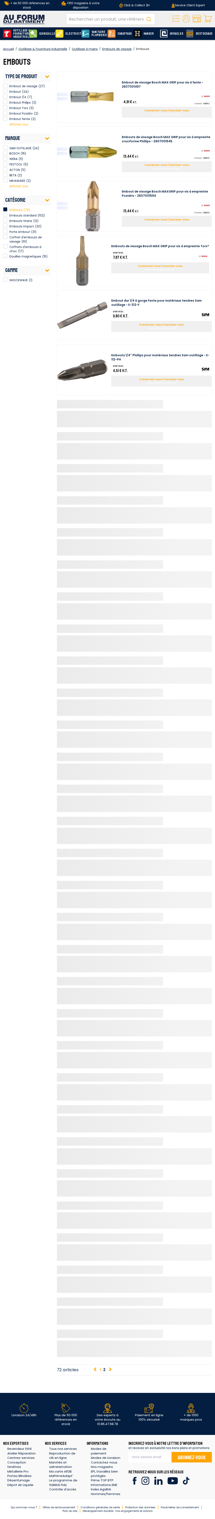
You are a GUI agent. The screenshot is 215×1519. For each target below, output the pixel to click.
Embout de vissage (5, 85)
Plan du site (70, 1511)
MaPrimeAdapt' (61, 1476)
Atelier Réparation (21, 1453)
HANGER (149, 34)
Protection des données (140, 1507)
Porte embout (19, 232)
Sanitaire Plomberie (98, 33)
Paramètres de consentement (180, 1507)
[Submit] (148, 19)
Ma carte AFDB (60, 1471)
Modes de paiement (98, 1450)
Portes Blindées (19, 1476)
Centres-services (21, 1458)
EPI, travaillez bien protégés (104, 1473)
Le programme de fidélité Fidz (63, 1482)
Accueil (8, 49)
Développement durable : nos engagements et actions (118, 1511)
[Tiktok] (186, 1480)
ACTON (5, 169)
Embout (5, 91)
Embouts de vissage (117, 49)
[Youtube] (173, 1480)
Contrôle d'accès (62, 1489)
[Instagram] (145, 1480)
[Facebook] (134, 1480)
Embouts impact (21, 226)
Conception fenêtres (16, 1464)
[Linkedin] (158, 1480)
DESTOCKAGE (203, 34)
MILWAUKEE (5, 180)
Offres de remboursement (59, 1507)
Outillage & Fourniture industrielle (20, 34)
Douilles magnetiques (25, 256)
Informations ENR (104, 1485)
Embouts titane (20, 221)
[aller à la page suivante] (110, 1369)
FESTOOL (5, 164)
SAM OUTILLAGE (5, 147)
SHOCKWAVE (5, 279)
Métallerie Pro (18, 1471)
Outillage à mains (85, 49)
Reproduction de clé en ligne (62, 1455)
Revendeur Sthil (19, 1448)
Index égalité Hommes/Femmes (105, 1491)
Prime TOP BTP (102, 1480)
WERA (5, 158)
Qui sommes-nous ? (24, 1507)
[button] (186, 19)
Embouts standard (23, 215)
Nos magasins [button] (102, 1467)
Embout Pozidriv (5, 113)
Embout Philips (5, 102)
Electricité (72, 34)
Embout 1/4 (5, 96)
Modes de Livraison (105, 1458)
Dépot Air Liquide (20, 1485)
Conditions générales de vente (100, 1507)
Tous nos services (63, 1448)
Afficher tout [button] (18, 124)
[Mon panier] (208, 19)
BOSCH (5, 153)
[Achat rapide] (176, 19)
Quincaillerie (46, 34)
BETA (5, 175)
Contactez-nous (104, 1462)
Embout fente (5, 118)
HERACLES (176, 34)
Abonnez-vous (192, 1457)
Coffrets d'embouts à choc (25, 249)
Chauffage (124, 34)
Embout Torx (5, 107)
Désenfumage (18, 1480)
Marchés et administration (60, 1464)
